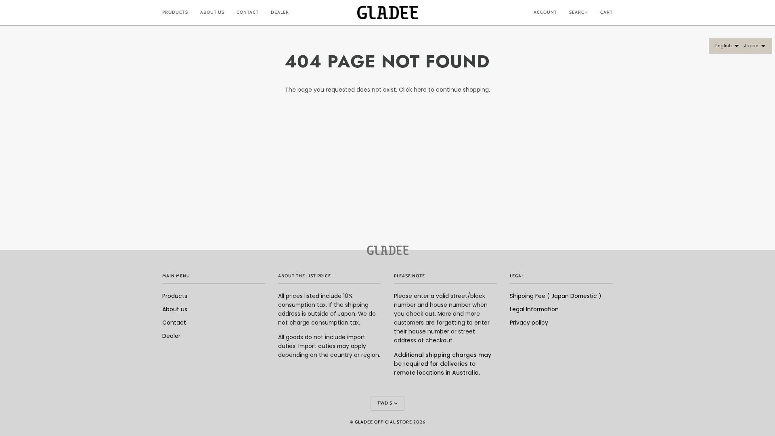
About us (174, 309)
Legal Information (534, 309)
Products (174, 296)
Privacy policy (529, 323)
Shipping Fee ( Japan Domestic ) (555, 296)
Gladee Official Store (383, 422)
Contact (174, 323)
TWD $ (384, 403)
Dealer (171, 336)
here (420, 90)
